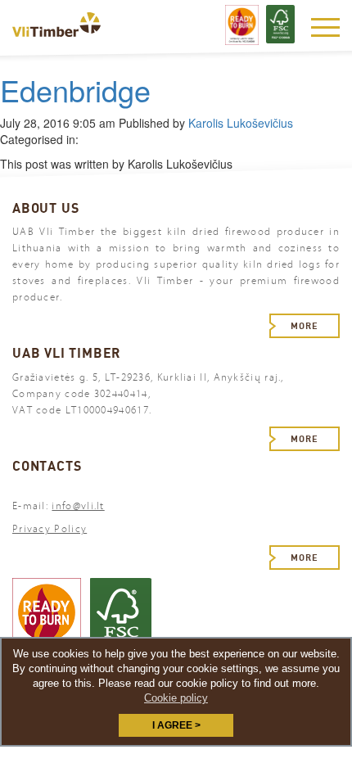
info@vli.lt (78, 506)
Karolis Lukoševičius (240, 123)
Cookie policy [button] (176, 698)
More (304, 326)
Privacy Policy (49, 529)
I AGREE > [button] (176, 725)
